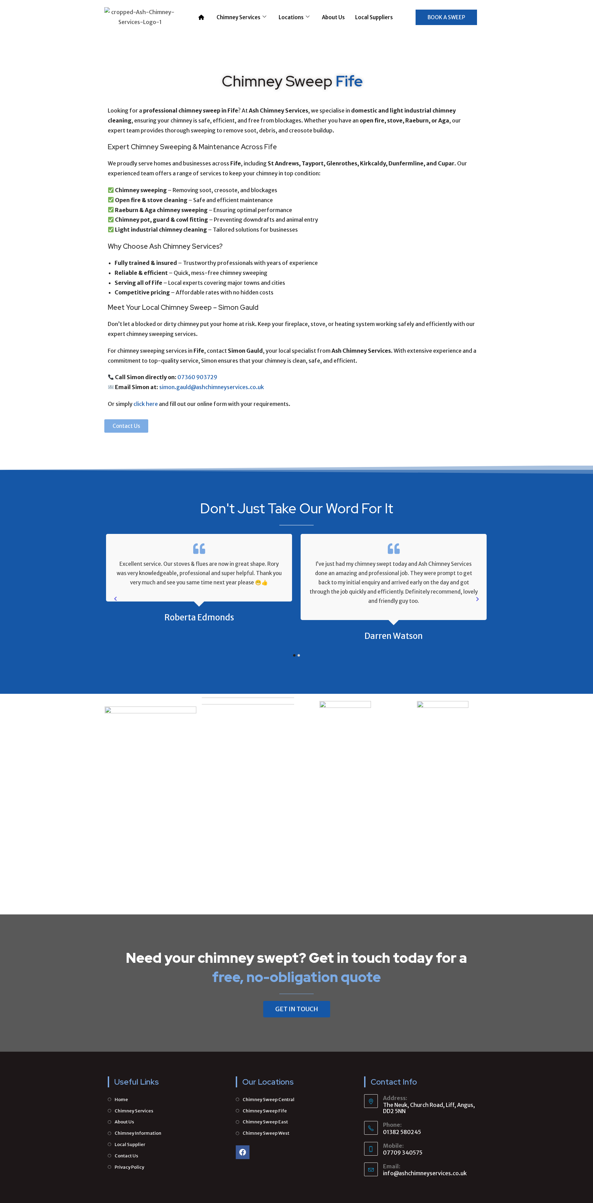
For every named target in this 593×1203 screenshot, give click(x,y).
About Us (333, 17)
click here (145, 403)
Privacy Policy (129, 1167)
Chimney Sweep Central (268, 1099)
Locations (291, 17)
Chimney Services (238, 17)
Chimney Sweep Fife (265, 1111)
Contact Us (126, 1156)
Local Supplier (130, 1144)
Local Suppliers (374, 17)
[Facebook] (242, 1152)
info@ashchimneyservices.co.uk (425, 1173)
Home (121, 1099)
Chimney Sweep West (266, 1133)
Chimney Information (138, 1133)
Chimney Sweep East (265, 1122)
